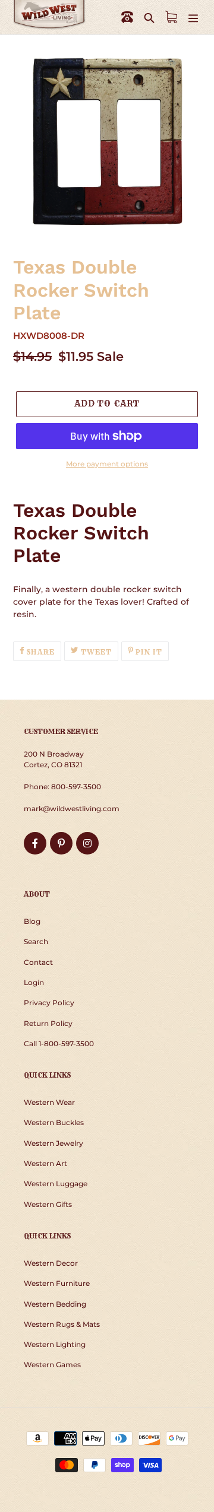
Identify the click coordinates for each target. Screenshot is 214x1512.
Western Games (52, 1364)
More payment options (107, 463)
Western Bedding (55, 1304)
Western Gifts (48, 1204)
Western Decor (51, 1263)
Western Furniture (57, 1283)
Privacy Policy (49, 1002)
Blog (32, 921)
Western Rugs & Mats (62, 1324)
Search (36, 941)
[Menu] (193, 17)
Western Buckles (54, 1122)
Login (34, 982)
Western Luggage (55, 1183)
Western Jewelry (53, 1143)
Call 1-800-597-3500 (59, 1043)
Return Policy (48, 1023)
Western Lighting (55, 1344)
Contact (38, 962)
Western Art (45, 1163)
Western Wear (49, 1102)
